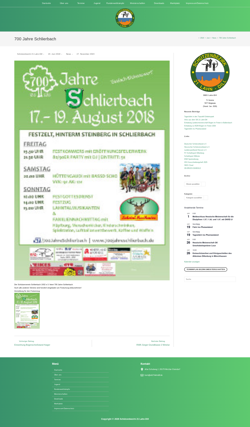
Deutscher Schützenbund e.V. (195, 144)
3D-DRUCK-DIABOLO (192, 168)
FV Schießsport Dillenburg (194, 153)
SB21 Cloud (188, 165)
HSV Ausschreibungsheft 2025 (195, 162)
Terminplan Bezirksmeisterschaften (206, 269)
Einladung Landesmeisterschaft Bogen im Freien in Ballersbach (208, 123)
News (68, 54)
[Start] (197, 38)
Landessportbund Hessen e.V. (195, 150)
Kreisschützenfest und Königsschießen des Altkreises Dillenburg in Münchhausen (212, 254)
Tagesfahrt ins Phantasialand (195, 129)
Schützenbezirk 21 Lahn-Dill (29, 54)
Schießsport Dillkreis (192, 156)
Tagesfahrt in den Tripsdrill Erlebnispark (199, 117)
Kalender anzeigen (192, 261)
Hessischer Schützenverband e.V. (197, 147)
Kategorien (188, 194)
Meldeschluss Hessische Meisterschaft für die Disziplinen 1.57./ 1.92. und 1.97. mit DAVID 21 (213, 218)
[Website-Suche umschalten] (211, 3)
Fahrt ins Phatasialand (203, 227)
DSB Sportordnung (191, 159)
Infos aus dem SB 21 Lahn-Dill (195, 120)
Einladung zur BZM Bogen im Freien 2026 (200, 126)
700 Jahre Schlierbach (227, 38)
